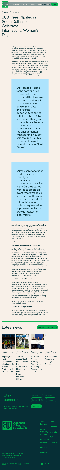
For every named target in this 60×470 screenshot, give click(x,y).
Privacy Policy (19, 464)
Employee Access (44, 441)
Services (15, 4)
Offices (32, 4)
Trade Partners (45, 4)
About (7, 4)
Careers (43, 452)
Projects (53, 442)
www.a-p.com (31, 275)
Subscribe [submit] (35, 406)
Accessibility (26, 463)
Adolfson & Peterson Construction (15, 425)
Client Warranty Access (44, 432)
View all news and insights (46, 327)
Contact (54, 4)
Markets (24, 4)
